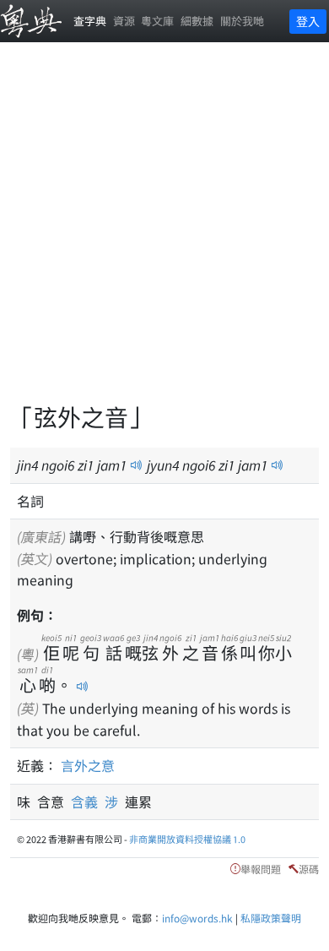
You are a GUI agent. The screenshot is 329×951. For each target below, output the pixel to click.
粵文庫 (157, 21)
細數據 (197, 21)
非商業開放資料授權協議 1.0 (187, 838)
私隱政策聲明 (270, 917)
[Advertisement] (164, 232)
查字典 (89, 21)
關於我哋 (242, 21)
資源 (124, 21)
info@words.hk (197, 917)
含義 (88, 801)
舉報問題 (260, 868)
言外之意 (88, 765)
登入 (308, 21)
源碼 (309, 868)
